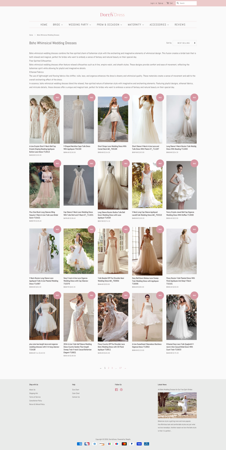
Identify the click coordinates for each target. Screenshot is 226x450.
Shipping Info (33, 393)
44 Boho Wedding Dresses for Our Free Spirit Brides (175, 389)
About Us (32, 389)
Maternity (135, 24)
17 (120, 367)
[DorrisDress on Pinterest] (121, 390)
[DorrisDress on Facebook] (116, 390)
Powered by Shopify (124, 439)
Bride (57, 24)
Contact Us (76, 397)
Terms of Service (35, 397)
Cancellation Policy (35, 400)
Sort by (169, 43)
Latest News (162, 384)
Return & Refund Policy (37, 404)
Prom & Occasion (108, 24)
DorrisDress (113, 439)
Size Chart (75, 389)
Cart (171, 3)
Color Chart (76, 393)
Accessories (158, 24)
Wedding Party (79, 24)
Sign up (160, 3)
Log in (152, 3)
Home (44, 24)
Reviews (180, 24)
